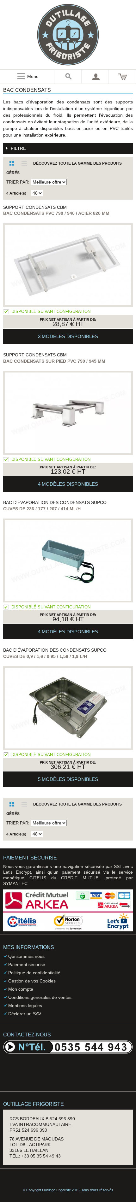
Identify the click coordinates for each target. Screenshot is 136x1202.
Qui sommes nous (26, 956)
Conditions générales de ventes (39, 997)
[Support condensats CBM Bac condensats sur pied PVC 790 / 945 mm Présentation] (68, 413)
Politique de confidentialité (34, 972)
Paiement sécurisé (26, 964)
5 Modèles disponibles (68, 779)
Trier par (17, 182)
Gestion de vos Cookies (32, 980)
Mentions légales (25, 1005)
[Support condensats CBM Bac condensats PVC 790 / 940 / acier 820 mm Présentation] (68, 265)
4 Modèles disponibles (68, 484)
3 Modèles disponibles (68, 336)
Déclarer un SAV (24, 1013)
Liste (22, 163)
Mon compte (20, 989)
